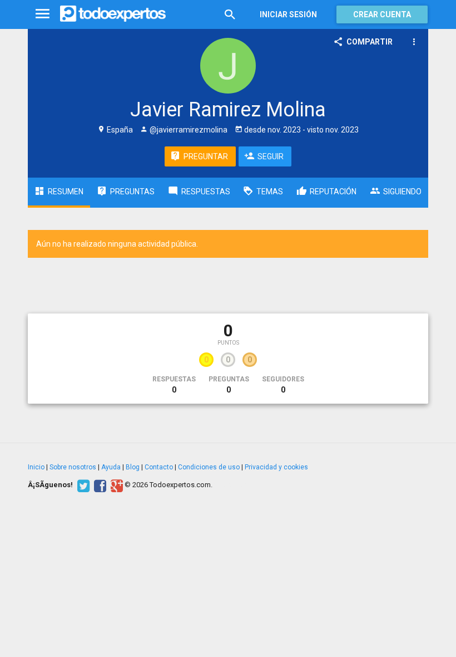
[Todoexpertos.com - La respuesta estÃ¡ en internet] (113, 14)
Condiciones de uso (209, 467)
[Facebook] (98, 485)
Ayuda (111, 467)
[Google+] (115, 485)
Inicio (36, 467)
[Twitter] (82, 485)
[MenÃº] (42, 14)
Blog (133, 467)
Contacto (159, 467)
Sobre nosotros (72, 467)
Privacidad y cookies (276, 467)
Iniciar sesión (288, 14)
